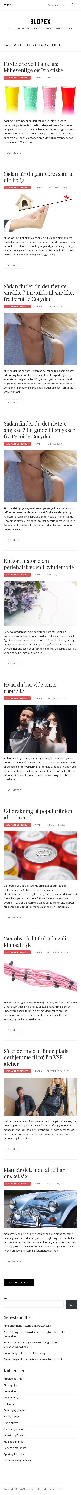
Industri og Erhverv (14, 1435)
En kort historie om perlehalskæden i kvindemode (39, 564)
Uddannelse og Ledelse (17, 1460)
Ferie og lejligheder (14, 1410)
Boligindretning (12, 1391)
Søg (6, 1298)
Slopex (40, 21)
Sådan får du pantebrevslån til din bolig (39, 176)
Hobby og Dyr (11, 1416)
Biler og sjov (11, 1385)
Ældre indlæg (20, 1282)
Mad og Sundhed (13, 1441)
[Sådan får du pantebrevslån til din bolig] (40, 212)
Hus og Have (11, 1422)
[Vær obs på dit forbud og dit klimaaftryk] (40, 977)
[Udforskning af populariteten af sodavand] (40, 855)
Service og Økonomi (15, 1448)
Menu (11, 5)
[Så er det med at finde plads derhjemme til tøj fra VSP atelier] (40, 1096)
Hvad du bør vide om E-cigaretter (31, 687)
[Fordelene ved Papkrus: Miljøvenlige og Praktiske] (40, 99)
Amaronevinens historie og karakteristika (27, 1325)
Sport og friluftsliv (14, 1454)
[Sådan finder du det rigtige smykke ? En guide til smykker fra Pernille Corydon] (40, 338)
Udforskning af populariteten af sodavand (38, 814)
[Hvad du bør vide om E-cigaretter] (40, 728)
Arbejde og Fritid (13, 1378)
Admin (38, 77)
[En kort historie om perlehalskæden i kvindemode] (40, 603)
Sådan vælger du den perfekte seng (24, 1353)
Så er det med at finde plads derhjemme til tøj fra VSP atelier (36, 1057)
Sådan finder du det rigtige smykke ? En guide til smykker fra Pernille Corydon (39, 292)
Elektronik (9, 1404)
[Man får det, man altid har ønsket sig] (40, 1208)
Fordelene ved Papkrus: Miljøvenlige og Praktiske (33, 67)
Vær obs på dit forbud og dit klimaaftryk (36, 941)
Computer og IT (12, 1397)
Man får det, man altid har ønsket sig (34, 1173)
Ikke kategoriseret (17, 77)
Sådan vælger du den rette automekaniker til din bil (33, 1359)
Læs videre (14, 152)
